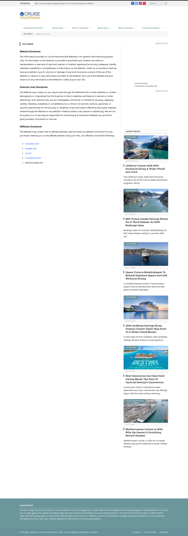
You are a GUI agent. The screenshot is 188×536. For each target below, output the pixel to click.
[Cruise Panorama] (30, 15)
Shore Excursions (151, 28)
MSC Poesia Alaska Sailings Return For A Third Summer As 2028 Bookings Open (66, 3)
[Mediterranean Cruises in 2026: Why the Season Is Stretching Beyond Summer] (146, 411)
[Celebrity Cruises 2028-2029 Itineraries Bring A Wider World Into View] (146, 147)
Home (38, 34)
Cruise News (131, 137)
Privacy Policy (150, 532)
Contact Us (136, 532)
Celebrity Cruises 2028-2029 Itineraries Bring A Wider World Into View (145, 168)
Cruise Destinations (33, 28)
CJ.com (28, 153)
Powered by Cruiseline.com (146, 86)
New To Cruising (80, 28)
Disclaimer (164, 532)
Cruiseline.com (32, 143)
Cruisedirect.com (33, 157)
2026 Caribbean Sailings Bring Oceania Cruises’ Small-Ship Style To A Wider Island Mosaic (146, 328)
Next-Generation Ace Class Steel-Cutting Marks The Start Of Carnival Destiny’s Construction (145, 379)
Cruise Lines (57, 28)
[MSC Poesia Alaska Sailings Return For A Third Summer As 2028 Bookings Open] (146, 200)
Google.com (31, 148)
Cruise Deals (103, 28)
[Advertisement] (118, 15)
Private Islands (125, 28)
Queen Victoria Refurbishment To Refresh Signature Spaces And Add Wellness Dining (146, 275)
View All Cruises (141, 83)
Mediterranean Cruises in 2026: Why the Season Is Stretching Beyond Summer (144, 432)
